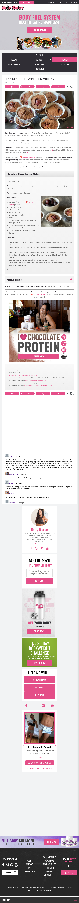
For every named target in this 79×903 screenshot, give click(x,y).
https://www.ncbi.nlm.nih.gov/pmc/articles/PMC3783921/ (23, 375)
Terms (69, 887)
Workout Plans (39, 679)
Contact (52, 2)
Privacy (31, 890)
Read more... (39, 544)
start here (69, 872)
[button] (75, 8)
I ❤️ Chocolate (24, 157)
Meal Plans (39, 687)
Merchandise (49, 875)
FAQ (29, 867)
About (29, 860)
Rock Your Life (49, 864)
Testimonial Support (44, 890)
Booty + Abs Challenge (39, 763)
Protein (33, 157)
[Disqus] (39, 425)
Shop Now (51, 842)
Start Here (26, 2)
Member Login (71, 2)
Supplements (49, 867)
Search (41, 581)
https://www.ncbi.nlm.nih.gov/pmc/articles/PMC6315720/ (38, 385)
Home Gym (39, 695)
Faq (60, 2)
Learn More (39, 30)
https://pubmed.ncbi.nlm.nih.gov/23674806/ (35, 380)
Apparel (49, 871)
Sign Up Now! (39, 663)
